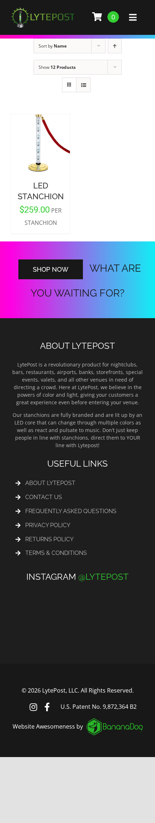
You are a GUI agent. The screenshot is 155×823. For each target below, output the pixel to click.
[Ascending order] (115, 46)
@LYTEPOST (103, 569)
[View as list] (83, 85)
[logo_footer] (115, 714)
